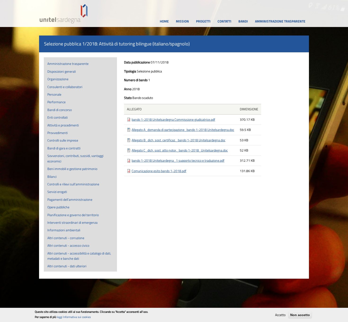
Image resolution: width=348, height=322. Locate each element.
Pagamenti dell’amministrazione (69, 199)
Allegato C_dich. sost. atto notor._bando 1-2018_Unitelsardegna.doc (180, 150)
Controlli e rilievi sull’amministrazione (73, 184)
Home (164, 21)
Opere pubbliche (58, 207)
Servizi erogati (57, 191)
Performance (56, 101)
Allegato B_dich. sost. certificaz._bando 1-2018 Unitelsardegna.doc (178, 140)
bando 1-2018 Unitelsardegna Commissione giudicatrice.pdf (173, 119)
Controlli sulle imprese (62, 140)
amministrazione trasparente (280, 21)
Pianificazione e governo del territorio (73, 214)
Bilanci (52, 176)
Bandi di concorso (59, 109)
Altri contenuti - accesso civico (68, 245)
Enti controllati (57, 117)
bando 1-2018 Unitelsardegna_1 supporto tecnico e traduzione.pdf (178, 160)
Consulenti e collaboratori (64, 86)
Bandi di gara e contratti (63, 148)
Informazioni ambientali (63, 230)
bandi (243, 21)
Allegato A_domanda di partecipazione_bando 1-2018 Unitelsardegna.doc (183, 129)
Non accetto (300, 315)
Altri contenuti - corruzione (65, 237)
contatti (224, 21)
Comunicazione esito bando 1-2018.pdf (159, 170)
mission (182, 21)
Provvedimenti (57, 132)
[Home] (63, 14)
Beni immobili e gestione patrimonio (72, 168)
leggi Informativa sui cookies (74, 317)
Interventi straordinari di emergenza (72, 222)
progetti (203, 21)
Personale (54, 94)
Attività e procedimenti (63, 125)
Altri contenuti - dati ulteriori (66, 266)
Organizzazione (57, 78)
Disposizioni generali (61, 71)
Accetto (280, 314)
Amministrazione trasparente (68, 63)
